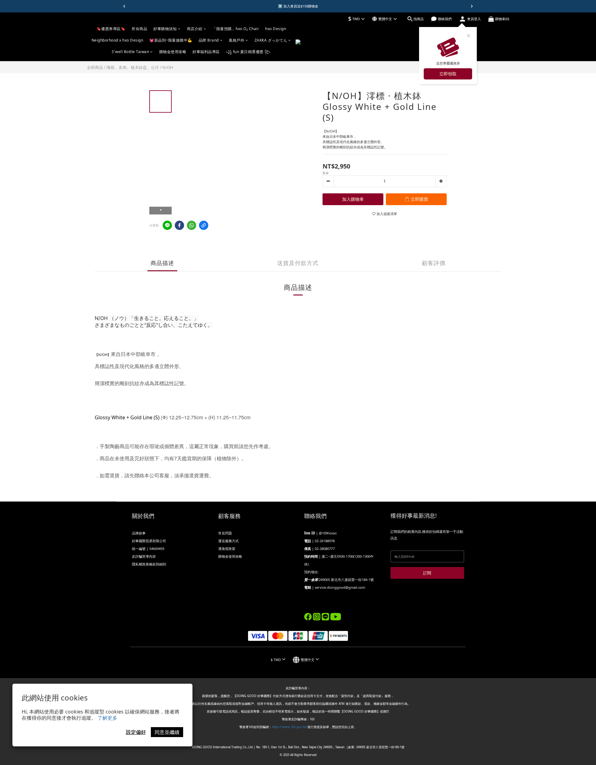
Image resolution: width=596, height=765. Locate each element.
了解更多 (107, 717)
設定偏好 (136, 732)
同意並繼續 (167, 732)
